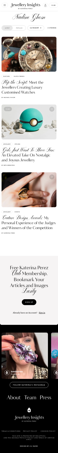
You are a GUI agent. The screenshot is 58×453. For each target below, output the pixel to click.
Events (17, 212)
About (14, 397)
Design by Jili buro (29, 446)
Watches (6, 76)
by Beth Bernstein (8, 165)
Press (45, 397)
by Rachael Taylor (8, 97)
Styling (17, 144)
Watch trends (19, 76)
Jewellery (7, 144)
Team (30, 397)
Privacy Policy (30, 431)
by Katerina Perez (8, 233)
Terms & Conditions (11, 431)
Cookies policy (48, 431)
